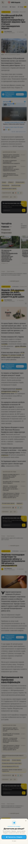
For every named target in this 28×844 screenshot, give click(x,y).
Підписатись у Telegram (15, 837)
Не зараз (14, 841)
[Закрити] (26, 821)
